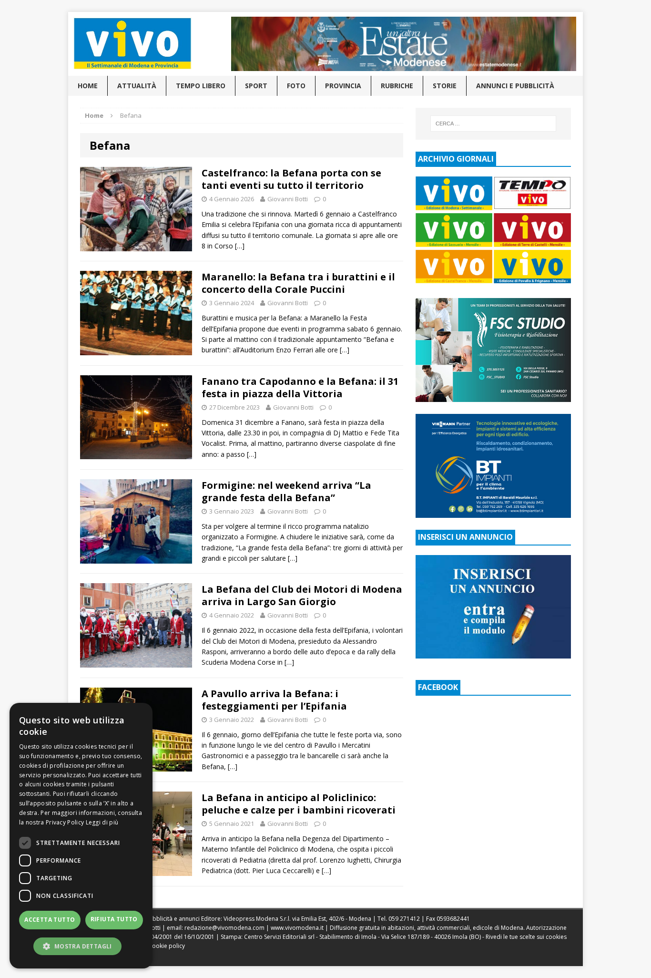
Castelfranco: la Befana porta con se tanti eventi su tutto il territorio (291, 179)
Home (88, 85)
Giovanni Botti (287, 199)
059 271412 (404, 919)
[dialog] (81, 835)
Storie (445, 85)
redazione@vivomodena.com (224, 928)
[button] (81, 946)
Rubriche (397, 85)
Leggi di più (102, 822)
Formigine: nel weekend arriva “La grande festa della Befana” (286, 491)
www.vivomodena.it (297, 928)
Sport (256, 85)
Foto (296, 85)
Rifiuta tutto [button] (114, 919)
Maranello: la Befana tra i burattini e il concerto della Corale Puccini (298, 283)
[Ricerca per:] (493, 123)
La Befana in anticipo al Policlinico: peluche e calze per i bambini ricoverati (299, 803)
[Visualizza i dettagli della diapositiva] (403, 44)
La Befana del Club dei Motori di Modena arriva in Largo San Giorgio (302, 595)
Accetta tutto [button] (49, 920)
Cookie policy (166, 946)
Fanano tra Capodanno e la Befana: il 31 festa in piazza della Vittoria (300, 387)
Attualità (136, 85)
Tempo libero (200, 85)
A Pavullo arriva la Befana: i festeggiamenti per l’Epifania (274, 699)
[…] (239, 245)
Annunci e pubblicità (515, 85)
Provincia (343, 85)
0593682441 (453, 919)
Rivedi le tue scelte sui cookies (526, 937)
